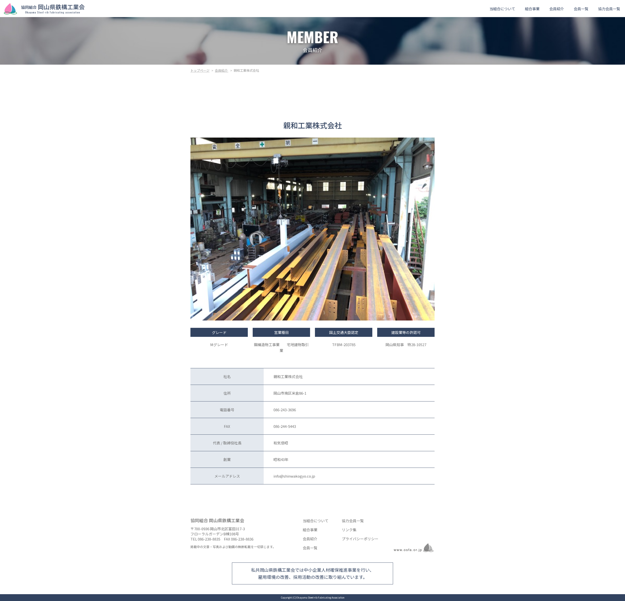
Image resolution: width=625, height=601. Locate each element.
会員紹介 (556, 8)
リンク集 (349, 529)
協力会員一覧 (609, 8)
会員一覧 (581, 8)
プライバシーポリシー (360, 538)
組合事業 (532, 8)
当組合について (502, 8)
